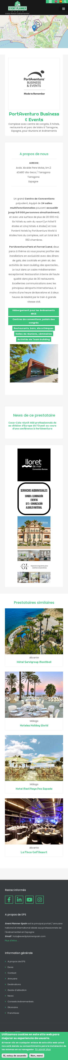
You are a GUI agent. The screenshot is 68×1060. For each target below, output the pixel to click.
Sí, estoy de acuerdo (14, 1055)
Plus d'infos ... (12, 940)
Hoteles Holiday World (34, 725)
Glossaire (13, 1007)
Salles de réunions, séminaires (34, 333)
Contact (12, 972)
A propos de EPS (16, 961)
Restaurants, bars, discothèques (33, 328)
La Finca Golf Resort (34, 852)
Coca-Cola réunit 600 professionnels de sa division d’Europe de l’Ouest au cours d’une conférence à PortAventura (32, 425)
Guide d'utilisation (17, 990)
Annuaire (12, 978)
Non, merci (37, 1055)
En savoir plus (43, 1049)
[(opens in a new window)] (34, 480)
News (11, 995)
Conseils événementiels (21, 1001)
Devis (10, 967)
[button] (34, 28)
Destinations (14, 984)
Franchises (13, 1013)
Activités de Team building (33, 339)
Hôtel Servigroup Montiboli (34, 662)
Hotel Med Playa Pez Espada (34, 788)
